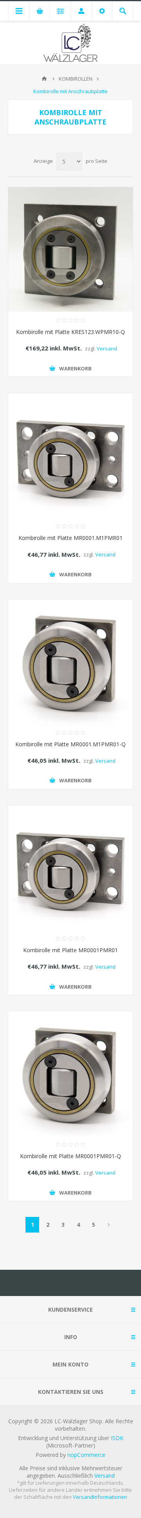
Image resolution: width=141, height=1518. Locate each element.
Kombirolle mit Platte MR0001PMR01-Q (70, 1156)
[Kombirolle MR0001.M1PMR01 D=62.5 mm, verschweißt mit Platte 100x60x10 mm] (70, 455)
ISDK (117, 1438)
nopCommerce (86, 1454)
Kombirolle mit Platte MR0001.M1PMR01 (70, 537)
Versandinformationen (100, 1496)
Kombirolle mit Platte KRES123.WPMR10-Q (70, 332)
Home (44, 78)
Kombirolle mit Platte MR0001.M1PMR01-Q (70, 744)
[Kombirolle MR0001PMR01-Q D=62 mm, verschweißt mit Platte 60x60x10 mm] (70, 1073)
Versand (107, 348)
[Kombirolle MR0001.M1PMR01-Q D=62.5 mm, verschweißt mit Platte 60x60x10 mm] (70, 661)
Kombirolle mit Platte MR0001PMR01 (70, 950)
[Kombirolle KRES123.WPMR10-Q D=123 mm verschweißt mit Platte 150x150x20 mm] (70, 249)
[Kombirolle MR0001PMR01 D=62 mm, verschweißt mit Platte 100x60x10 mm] (70, 867)
